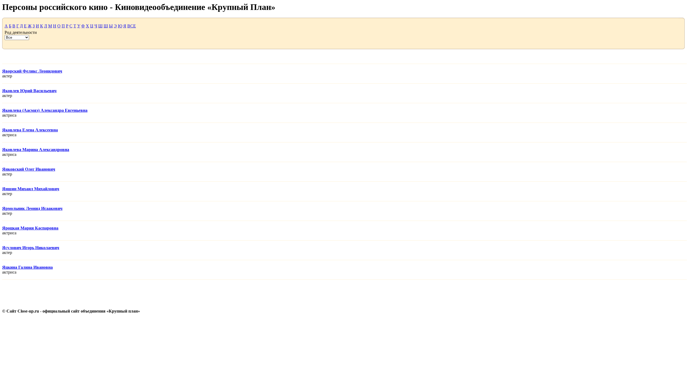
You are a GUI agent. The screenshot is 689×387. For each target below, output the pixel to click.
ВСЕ (131, 26)
